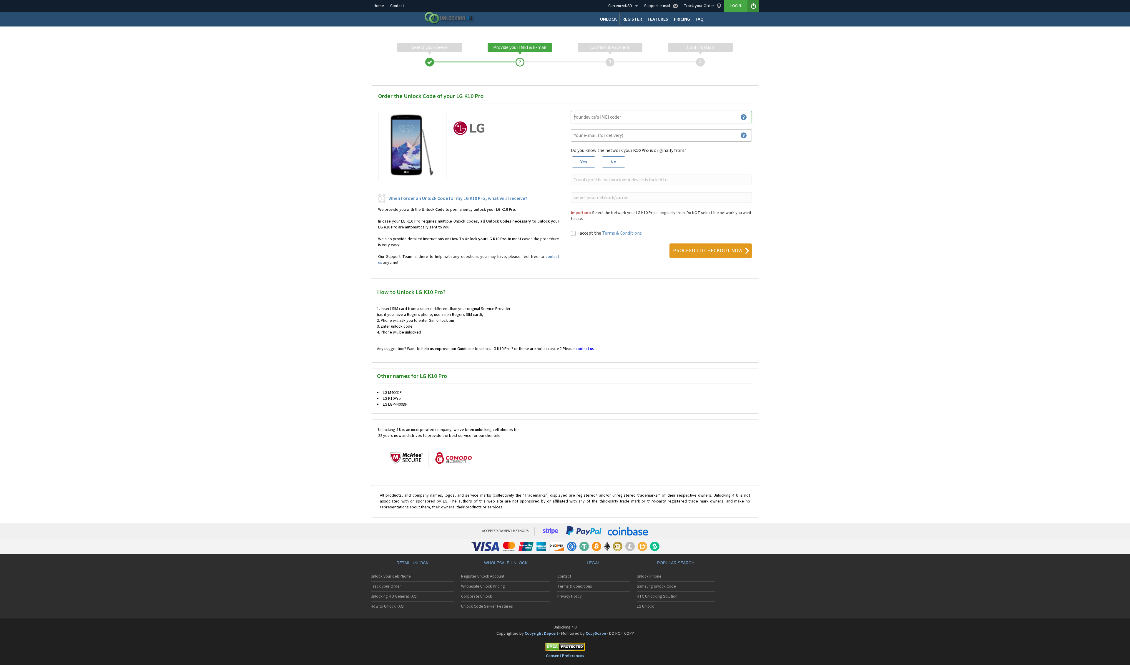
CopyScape (596, 633)
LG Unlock (645, 606)
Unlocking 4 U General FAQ (394, 596)
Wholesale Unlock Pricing (483, 586)
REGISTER (632, 19)
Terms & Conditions (622, 233)
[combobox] (661, 180)
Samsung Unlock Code (656, 586)
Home (379, 6)
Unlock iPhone (649, 576)
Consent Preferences (565, 656)
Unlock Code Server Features (487, 606)
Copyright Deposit (541, 633)
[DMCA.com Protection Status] (565, 648)
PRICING (682, 19)
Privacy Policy (569, 596)
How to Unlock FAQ (387, 606)
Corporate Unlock (476, 596)
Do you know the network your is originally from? (628, 150)
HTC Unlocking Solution (657, 596)
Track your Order (386, 586)
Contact (397, 6)
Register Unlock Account (482, 576)
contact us (585, 349)
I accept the (609, 233)
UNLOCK (608, 19)
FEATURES (658, 19)
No (613, 162)
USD (620, 6)
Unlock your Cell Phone (391, 576)
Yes (583, 162)
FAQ (700, 19)
